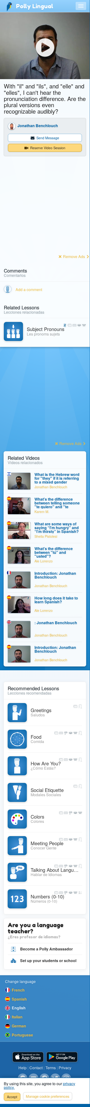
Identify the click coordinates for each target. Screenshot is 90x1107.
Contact (36, 1067)
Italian (16, 1017)
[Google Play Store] (62, 1057)
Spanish (19, 999)
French (18, 990)
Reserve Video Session (47, 147)
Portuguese (22, 1035)
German (18, 1026)
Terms (50, 1067)
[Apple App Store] (28, 1057)
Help (22, 1067)
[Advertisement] (45, 208)
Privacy (65, 1067)
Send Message (47, 137)
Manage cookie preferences (47, 1096)
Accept (12, 1096)
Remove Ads (74, 256)
